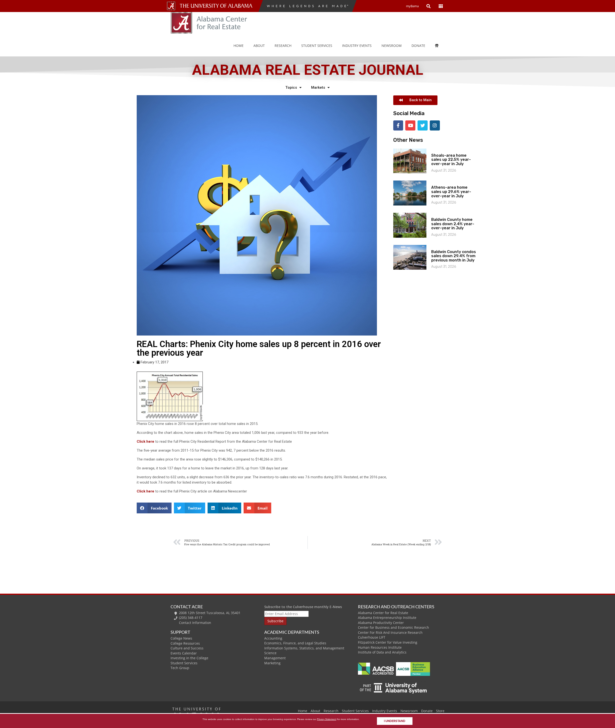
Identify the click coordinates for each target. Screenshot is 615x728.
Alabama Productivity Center (381, 622)
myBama (412, 6)
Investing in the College (189, 658)
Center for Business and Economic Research (393, 627)
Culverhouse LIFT (371, 637)
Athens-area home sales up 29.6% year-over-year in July (451, 191)
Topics (291, 87)
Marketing (272, 663)
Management (275, 658)
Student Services (316, 45)
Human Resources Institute (380, 647)
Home (239, 45)
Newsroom (391, 45)
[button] (154, 508)
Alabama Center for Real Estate (383, 612)
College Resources (185, 643)
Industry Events (384, 711)
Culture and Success (187, 648)
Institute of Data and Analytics (382, 652)
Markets (318, 87)
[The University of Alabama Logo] (217, 6)
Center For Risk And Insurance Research (390, 632)
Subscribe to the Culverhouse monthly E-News (303, 606)
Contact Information (195, 622)
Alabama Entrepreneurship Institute (387, 617)
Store (440, 711)
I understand (394, 721)
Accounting (273, 638)
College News (181, 638)
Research (283, 45)
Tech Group (180, 668)
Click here (145, 441)
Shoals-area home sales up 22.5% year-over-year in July (451, 159)
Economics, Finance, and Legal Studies (295, 643)
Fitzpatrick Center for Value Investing (387, 642)
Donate (418, 45)
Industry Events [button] (357, 45)
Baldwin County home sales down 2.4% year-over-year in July (452, 223)
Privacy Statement (326, 719)
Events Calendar (184, 653)
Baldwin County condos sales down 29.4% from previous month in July (453, 255)
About (259, 45)
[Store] (440, 45)
